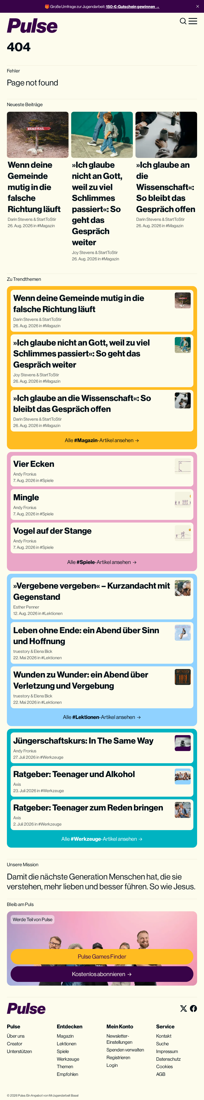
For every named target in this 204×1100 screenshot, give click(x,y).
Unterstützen (19, 1051)
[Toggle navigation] (193, 20)
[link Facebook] (193, 1008)
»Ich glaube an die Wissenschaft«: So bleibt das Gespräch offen (165, 187)
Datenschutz (168, 1059)
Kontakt (163, 1036)
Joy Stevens (83, 252)
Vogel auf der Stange (52, 531)
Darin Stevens (20, 219)
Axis (17, 784)
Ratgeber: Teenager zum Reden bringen (88, 807)
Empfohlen (67, 1074)
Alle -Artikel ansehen (99, 440)
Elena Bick (43, 651)
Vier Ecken (33, 464)
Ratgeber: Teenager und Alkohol (74, 774)
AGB (160, 1074)
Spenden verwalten (125, 1049)
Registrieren (118, 1057)
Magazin (47, 225)
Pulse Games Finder (102, 956)
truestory (21, 651)
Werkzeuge (52, 757)
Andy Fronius (24, 474)
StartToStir (46, 219)
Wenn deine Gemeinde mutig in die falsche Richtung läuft (34, 187)
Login (112, 1065)
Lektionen (53, 613)
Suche (162, 1043)
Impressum (167, 1051)
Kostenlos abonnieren (98, 974)
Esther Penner (26, 607)
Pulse (21, 1095)
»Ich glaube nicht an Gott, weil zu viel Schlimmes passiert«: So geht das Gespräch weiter (81, 353)
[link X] (183, 1008)
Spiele (48, 480)
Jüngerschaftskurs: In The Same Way (83, 740)
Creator (14, 1043)
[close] (197, 6)
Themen (65, 1066)
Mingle (26, 497)
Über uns (15, 1036)
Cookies (164, 1066)
